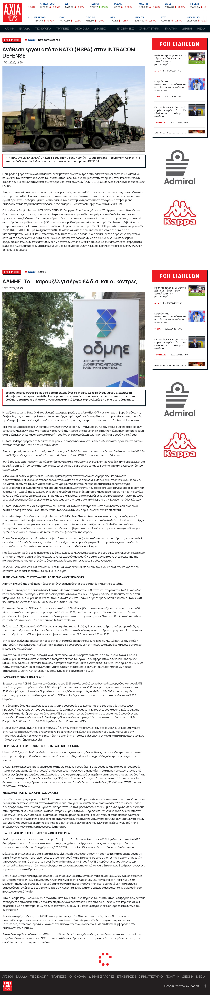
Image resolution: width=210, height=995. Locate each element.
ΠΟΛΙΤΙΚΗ (171, 28)
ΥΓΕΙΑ (157, 96)
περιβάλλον (53, 964)
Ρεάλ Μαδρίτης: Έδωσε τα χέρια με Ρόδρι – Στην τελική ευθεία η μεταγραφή (170, 60)
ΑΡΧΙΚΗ (9, 28)
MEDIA (201, 28)
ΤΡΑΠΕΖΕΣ (62, 28)
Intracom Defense (49, 40)
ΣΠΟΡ (157, 70)
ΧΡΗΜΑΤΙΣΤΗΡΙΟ (149, 28)
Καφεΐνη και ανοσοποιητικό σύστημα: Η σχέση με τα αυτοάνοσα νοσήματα (170, 86)
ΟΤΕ (40, 964)
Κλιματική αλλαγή (75, 964)
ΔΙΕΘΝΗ (187, 28)
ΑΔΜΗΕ (42, 272)
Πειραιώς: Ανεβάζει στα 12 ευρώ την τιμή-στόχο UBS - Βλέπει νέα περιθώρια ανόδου (170, 112)
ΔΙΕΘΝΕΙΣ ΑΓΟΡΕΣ (100, 32)
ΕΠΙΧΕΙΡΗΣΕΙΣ (125, 28)
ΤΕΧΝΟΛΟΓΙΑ (43, 28)
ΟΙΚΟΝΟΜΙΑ (82, 28)
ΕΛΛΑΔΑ (24, 28)
